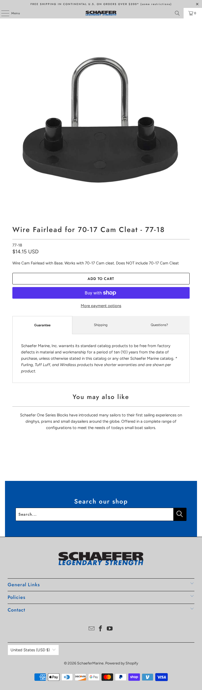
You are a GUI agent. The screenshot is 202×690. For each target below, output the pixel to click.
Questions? (159, 325)
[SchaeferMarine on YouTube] (110, 629)
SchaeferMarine (90, 663)
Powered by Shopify (121, 663)
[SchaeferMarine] (101, 13)
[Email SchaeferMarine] (91, 629)
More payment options (101, 305)
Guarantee (42, 325)
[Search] (177, 13)
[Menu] (2, 13)
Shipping (101, 325)
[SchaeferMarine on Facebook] (101, 629)
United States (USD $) (30, 650)
